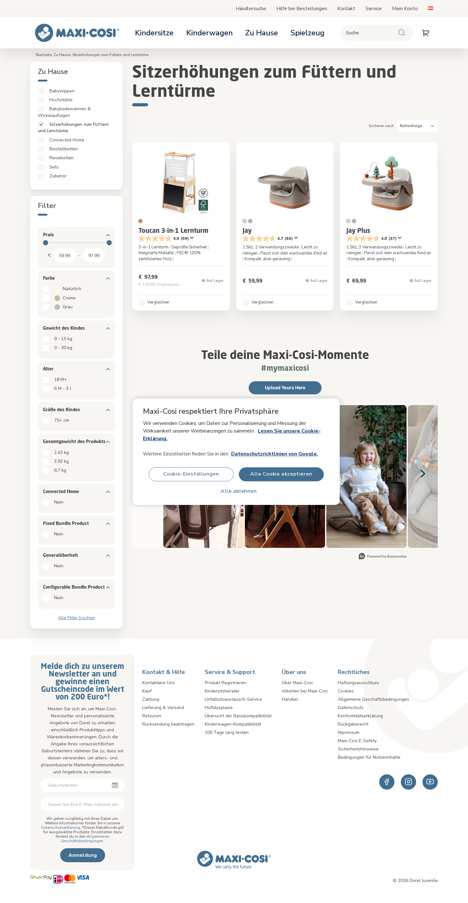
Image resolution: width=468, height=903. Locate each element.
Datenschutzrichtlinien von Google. (274, 453)
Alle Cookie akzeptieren (281, 473)
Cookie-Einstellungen (191, 473)
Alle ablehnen (239, 491)
